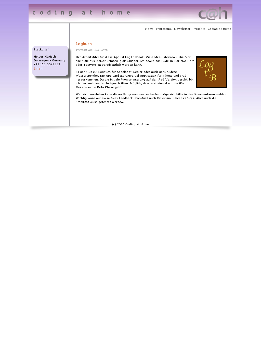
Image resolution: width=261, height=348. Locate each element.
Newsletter (182, 29)
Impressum (164, 29)
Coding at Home (219, 29)
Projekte (199, 29)
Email (38, 68)
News (149, 29)
